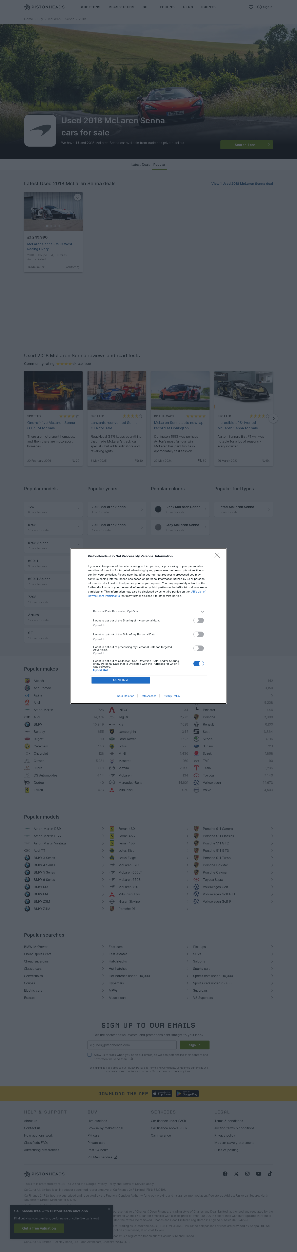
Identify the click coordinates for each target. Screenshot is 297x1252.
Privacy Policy (171, 695)
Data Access (148, 695)
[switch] (198, 620)
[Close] (218, 556)
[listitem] (148, 611)
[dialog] (148, 626)
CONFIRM (120, 679)
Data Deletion (125, 695)
